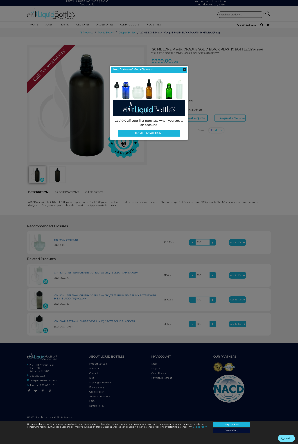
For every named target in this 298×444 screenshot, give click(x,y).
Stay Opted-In (232, 424)
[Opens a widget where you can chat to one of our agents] (286, 438)
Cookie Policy (200, 427)
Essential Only (232, 430)
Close (184, 69)
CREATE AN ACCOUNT (149, 133)
